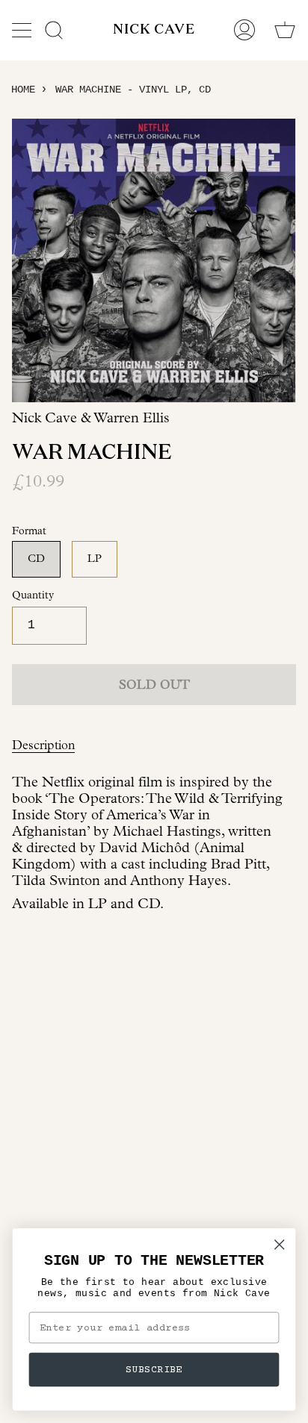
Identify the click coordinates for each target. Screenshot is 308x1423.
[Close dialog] (279, 1244)
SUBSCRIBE (154, 1369)
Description (43, 745)
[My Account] (244, 30)
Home (23, 90)
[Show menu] (23, 30)
